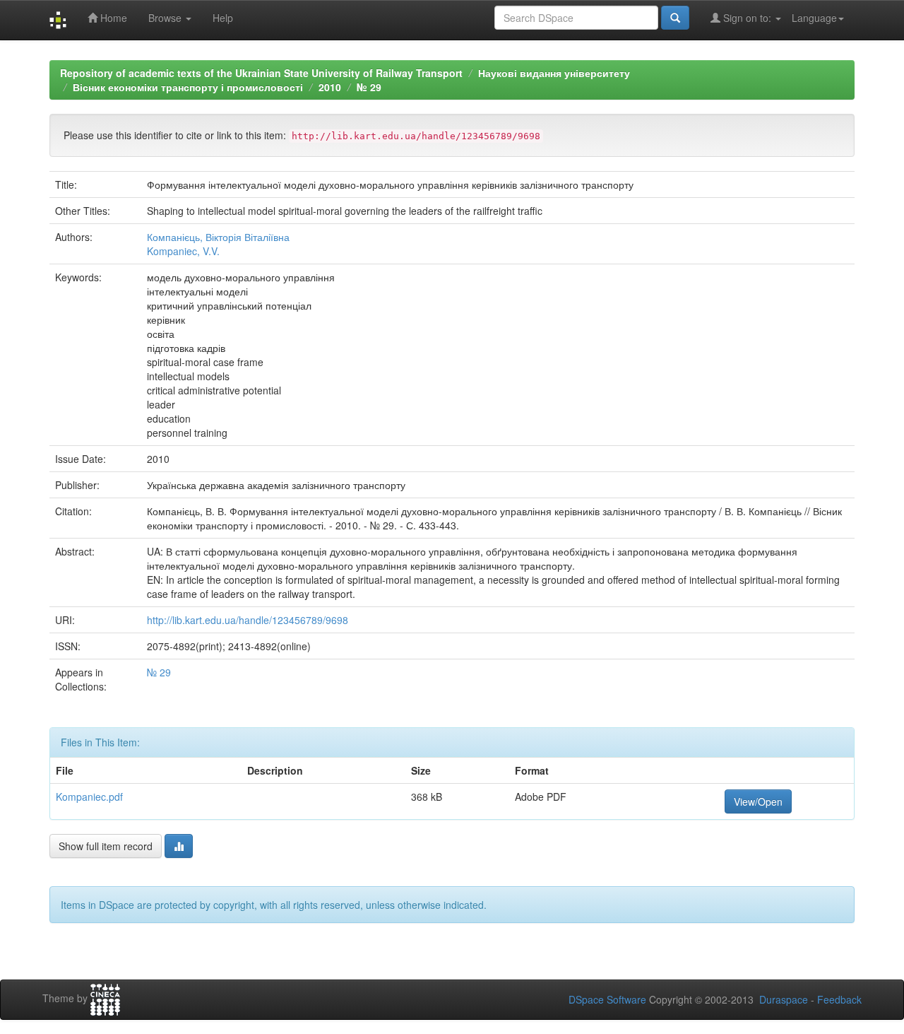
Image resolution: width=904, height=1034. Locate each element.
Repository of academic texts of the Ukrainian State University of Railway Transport (261, 73)
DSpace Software (607, 999)
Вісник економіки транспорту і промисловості (188, 87)
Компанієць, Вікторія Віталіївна (218, 237)
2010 (330, 87)
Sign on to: (747, 18)
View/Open (758, 801)
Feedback (839, 999)
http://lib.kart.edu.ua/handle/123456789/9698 (247, 620)
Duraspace (783, 999)
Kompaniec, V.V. (183, 251)
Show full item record (106, 846)
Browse (166, 18)
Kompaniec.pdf (89, 796)
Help (223, 18)
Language (814, 18)
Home (112, 18)
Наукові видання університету (554, 73)
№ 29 (369, 87)
